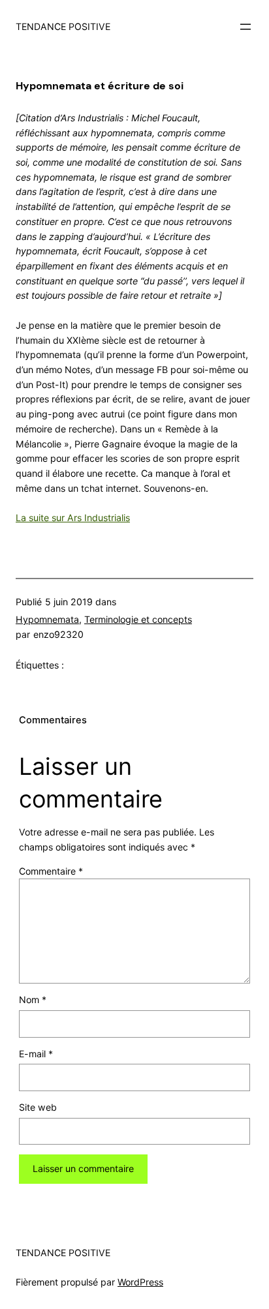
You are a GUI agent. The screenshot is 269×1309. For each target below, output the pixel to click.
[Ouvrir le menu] (245, 27)
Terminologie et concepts (138, 619)
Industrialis (107, 517)
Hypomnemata (47, 619)
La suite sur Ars (50, 517)
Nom (32, 999)
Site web (38, 1107)
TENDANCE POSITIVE (63, 26)
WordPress (140, 1281)
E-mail (36, 1053)
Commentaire (51, 871)
